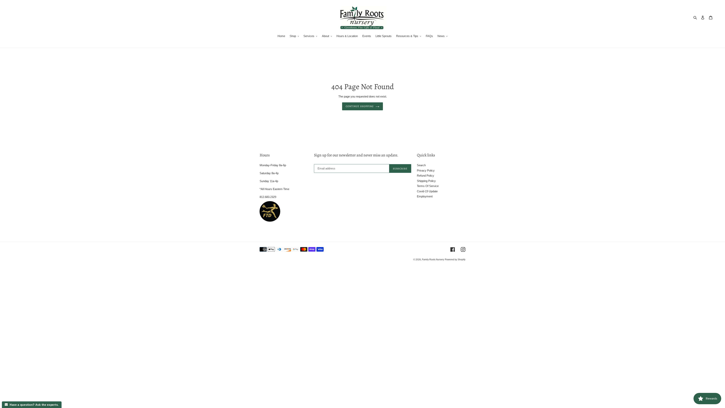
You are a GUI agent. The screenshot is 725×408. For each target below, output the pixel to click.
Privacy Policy (426, 170)
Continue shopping (360, 106)
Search (421, 165)
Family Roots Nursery (433, 259)
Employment (425, 196)
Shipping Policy (426, 180)
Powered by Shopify (455, 259)
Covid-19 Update (427, 191)
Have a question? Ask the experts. (33, 404)
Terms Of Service (428, 186)
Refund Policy (425, 175)
